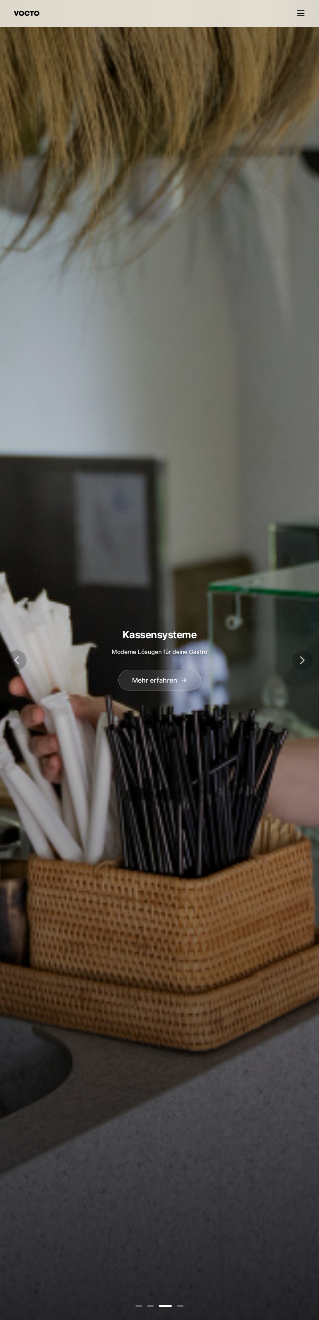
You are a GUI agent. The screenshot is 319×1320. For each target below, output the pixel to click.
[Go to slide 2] (150, 1306)
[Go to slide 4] (180, 1306)
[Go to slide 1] (138, 1306)
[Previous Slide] (17, 660)
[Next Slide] (302, 660)
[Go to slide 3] (165, 1306)
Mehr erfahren (154, 680)
